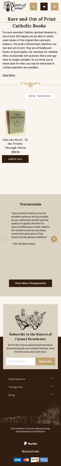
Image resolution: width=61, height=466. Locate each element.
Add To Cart (15, 159)
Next (54, 239)
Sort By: (32, 96)
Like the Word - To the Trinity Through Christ (15, 143)
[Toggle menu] (54, 6)
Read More (9, 75)
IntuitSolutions (38, 431)
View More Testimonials (30, 283)
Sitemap (38, 429)
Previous (3, 239)
